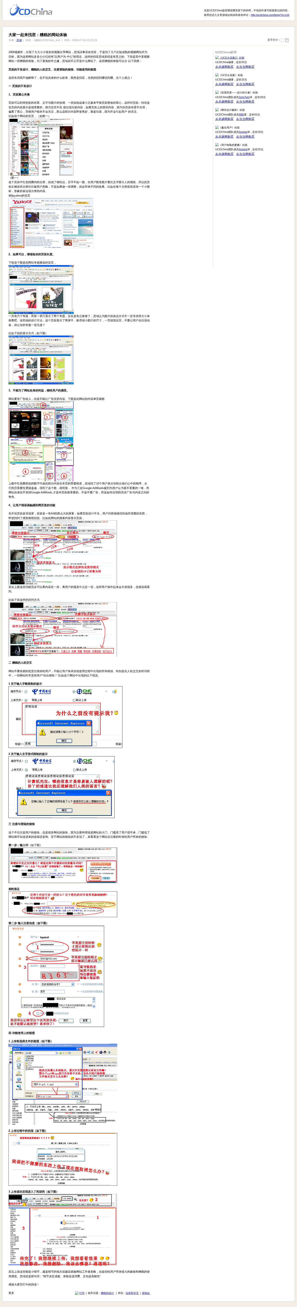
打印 (82, 1293)
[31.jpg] (41, 313)
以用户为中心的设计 (34, 10)
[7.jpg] (62, 655)
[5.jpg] (41, 480)
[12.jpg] (56, 1026)
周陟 (241, 114)
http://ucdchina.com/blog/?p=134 (270, 15)
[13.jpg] (62, 1123)
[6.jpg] (62, 584)
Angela (243, 132)
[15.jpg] (62, 1264)
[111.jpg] (62, 916)
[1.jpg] (41, 174)
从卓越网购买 (224, 66)
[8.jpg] (65, 747)
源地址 (146, 1293)
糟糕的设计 (107, 1293)
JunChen (244, 97)
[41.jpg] (41, 383)
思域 (19, 40)
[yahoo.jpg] (51, 247)
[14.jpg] (62, 1184)
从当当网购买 (245, 66)
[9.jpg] (61, 817)
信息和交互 (132, 1293)
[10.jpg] (62, 882)
